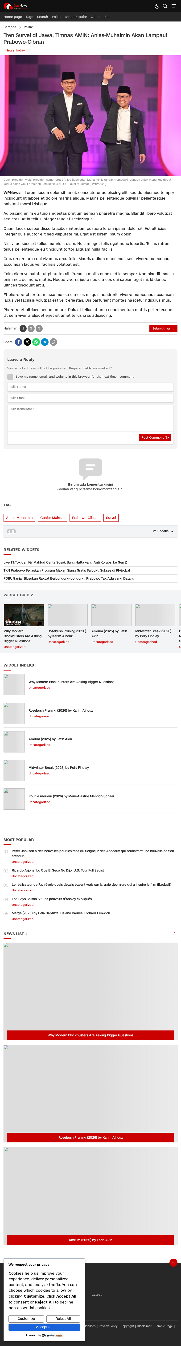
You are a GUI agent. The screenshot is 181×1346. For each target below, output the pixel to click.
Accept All (44, 1327)
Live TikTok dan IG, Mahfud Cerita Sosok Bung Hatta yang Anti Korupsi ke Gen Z (65, 562)
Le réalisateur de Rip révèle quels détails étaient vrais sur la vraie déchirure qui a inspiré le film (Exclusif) (91, 884)
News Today (15, 50)
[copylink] (53, 342)
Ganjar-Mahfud (52, 518)
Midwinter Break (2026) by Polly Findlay (153, 633)
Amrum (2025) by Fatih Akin (109, 633)
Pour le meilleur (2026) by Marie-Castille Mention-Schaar (71, 796)
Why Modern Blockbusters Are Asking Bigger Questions (23, 636)
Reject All (63, 1318)
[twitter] (27, 342)
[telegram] (45, 342)
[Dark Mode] (157, 6)
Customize (26, 1318)
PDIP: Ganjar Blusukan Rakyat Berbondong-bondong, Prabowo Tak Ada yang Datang (69, 578)
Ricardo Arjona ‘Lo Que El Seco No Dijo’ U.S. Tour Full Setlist (58, 870)
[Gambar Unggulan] (90, 175)
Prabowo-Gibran (85, 518)
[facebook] (18, 342)
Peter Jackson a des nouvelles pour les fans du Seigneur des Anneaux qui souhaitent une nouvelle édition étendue (93, 853)
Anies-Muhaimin (19, 518)
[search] (165, 6)
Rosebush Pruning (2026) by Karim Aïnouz (67, 633)
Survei (111, 518)
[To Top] (173, 1263)
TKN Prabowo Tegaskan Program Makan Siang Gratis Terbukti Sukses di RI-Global (67, 570)
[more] (174, 933)
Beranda (10, 27)
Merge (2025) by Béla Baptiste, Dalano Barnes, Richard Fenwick (61, 913)
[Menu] (173, 6)
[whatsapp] (36, 342)
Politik (28, 27)
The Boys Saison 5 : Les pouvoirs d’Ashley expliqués (52, 899)
